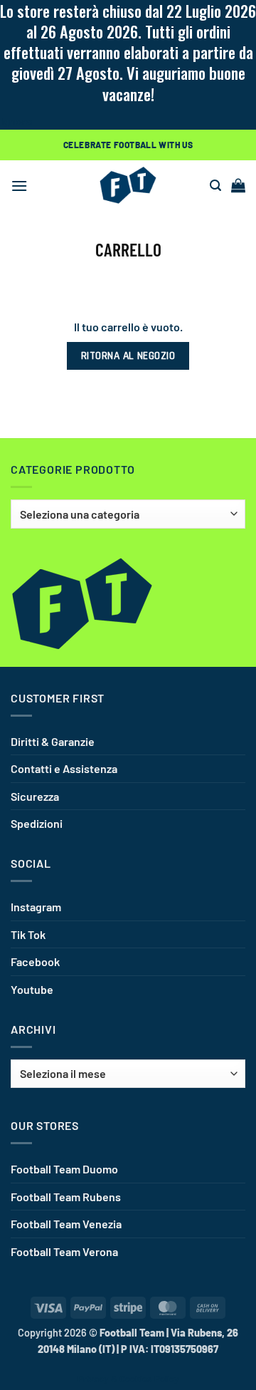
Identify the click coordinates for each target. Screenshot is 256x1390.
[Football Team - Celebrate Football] (128, 185)
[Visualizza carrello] (238, 185)
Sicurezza (35, 796)
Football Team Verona (64, 1251)
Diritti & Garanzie (53, 741)
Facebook (35, 961)
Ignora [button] (16, 121)
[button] (19, 185)
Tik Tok (28, 934)
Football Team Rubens (66, 1196)
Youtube (32, 989)
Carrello (128, 249)
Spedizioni (37, 823)
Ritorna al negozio (128, 356)
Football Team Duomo (64, 1169)
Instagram (36, 906)
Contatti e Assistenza (64, 768)
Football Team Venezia (66, 1223)
